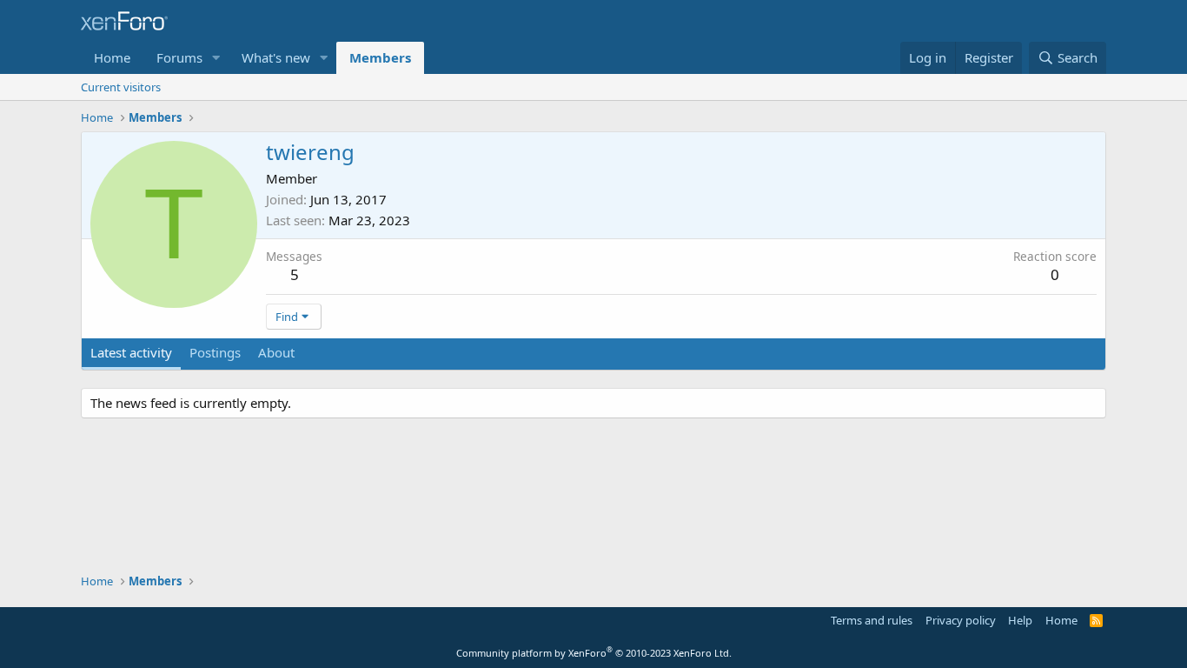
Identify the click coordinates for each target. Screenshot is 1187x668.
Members (380, 57)
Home (112, 57)
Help (1020, 620)
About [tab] (276, 352)
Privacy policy (960, 620)
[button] (216, 58)
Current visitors (121, 87)
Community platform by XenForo (594, 652)
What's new (276, 57)
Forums (179, 57)
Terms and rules (871, 620)
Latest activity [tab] (131, 352)
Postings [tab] (215, 352)
